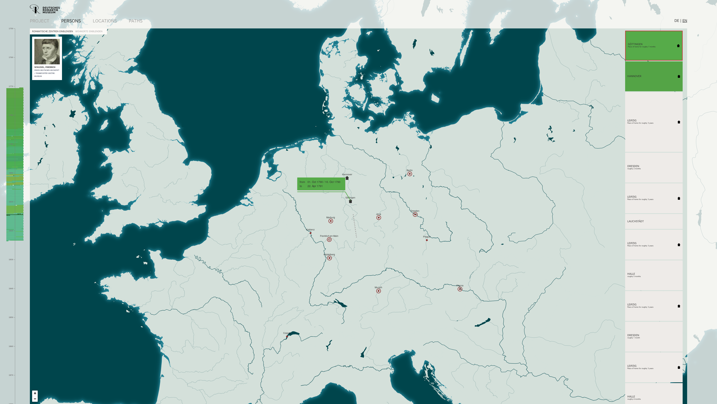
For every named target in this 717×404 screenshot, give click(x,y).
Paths (135, 21)
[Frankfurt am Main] (329, 239)
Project (39, 21)
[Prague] (427, 240)
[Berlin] (409, 174)
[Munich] (378, 291)
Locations (105, 21)
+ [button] (35, 393)
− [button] (35, 399)
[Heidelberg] (329, 258)
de (676, 20)
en (684, 20)
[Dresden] (415, 214)
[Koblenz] (310, 233)
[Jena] (378, 217)
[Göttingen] (350, 201)
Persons (71, 21)
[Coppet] (287, 336)
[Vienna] (460, 289)
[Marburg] (330, 221)
